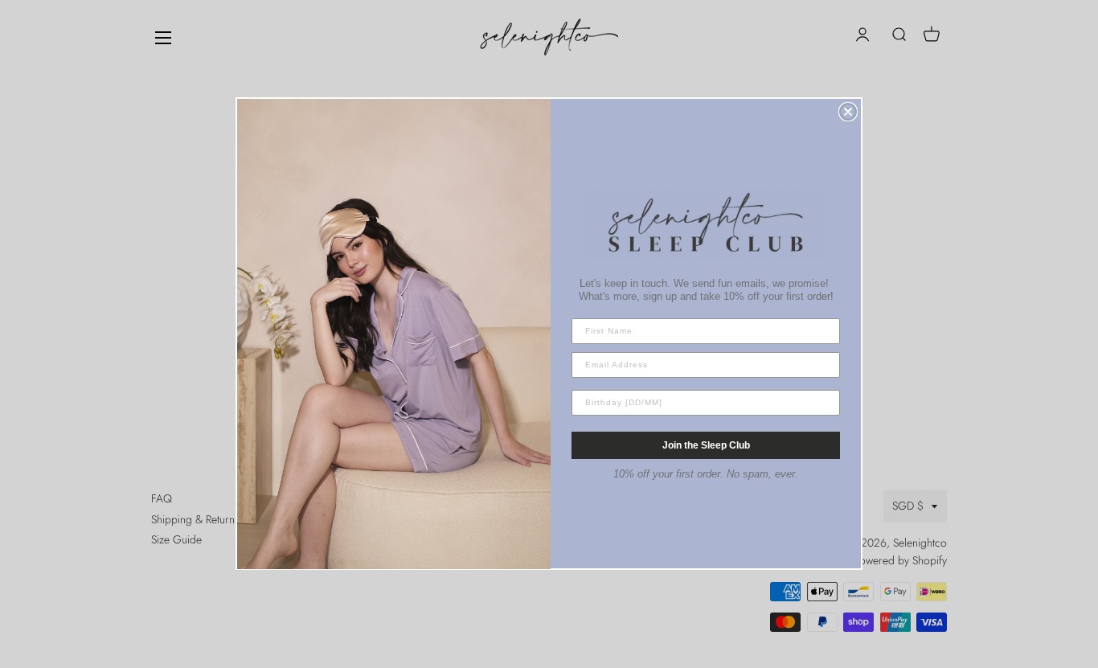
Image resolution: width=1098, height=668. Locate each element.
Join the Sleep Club (706, 445)
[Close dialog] (848, 112)
